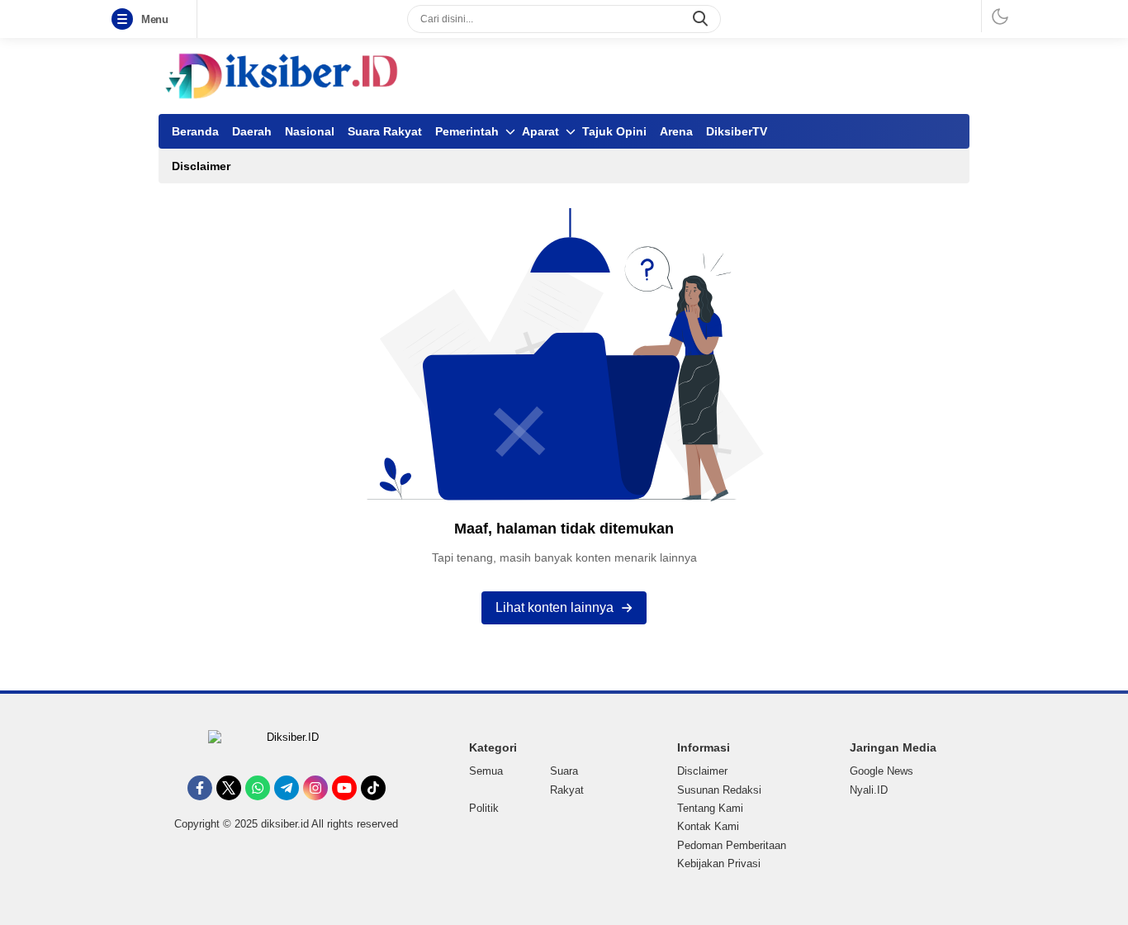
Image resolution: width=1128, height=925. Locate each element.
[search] (702, 19)
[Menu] (125, 20)
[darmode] (1000, 16)
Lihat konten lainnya (554, 607)
